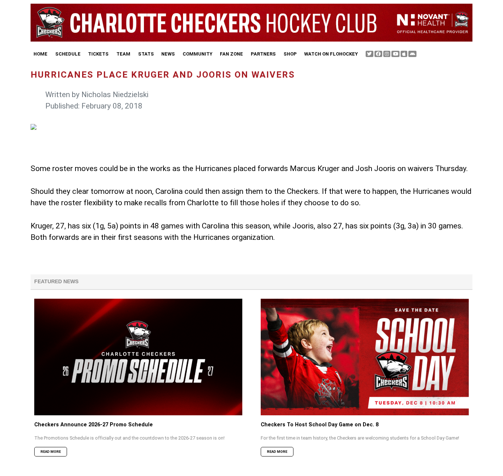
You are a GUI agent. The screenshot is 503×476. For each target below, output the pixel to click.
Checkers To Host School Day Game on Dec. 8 (320, 425)
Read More (51, 452)
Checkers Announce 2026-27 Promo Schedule (93, 425)
